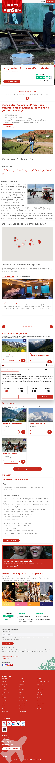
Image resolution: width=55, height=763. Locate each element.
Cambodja (5, 689)
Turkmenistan (41, 703)
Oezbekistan (22, 711)
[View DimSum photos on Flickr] (6, 664)
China (3, 695)
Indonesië (5, 711)
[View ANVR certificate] (13, 723)
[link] (8, 594)
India (3, 708)
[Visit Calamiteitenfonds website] (18, 723)
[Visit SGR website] (4, 723)
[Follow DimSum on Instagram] (8, 664)
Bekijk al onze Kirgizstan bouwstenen (27, 469)
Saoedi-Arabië (41, 684)
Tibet (38, 697)
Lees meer (8, 126)
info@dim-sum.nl (8, 744)
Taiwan (39, 692)
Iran (3, 714)
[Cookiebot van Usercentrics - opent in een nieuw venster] (47, 365)
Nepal (21, 708)
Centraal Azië (5, 692)
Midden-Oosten (23, 700)
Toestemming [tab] (9, 369)
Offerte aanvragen (11, 81)
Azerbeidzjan (5, 681)
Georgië (4, 705)
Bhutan (4, 686)
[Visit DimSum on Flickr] (6, 756)
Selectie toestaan (28, 396)
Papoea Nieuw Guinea (43, 681)
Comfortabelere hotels (23, 276)
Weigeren (10, 396)
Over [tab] (45, 369)
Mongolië (22, 703)
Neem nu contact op (11, 566)
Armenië (4, 678)
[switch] (21, 391)
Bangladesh (5, 684)
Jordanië (21, 681)
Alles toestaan (45, 396)
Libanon (21, 695)
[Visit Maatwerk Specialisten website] (4, 728)
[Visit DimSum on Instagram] (4, 756)
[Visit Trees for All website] (23, 723)
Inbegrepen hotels (8, 276)
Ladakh (21, 689)
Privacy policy (6, 658)
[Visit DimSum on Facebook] (3, 664)
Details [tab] (27, 369)
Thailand (39, 695)
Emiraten (4, 700)
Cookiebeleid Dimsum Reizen (10, 656)
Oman (21, 714)
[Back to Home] (12, 7)
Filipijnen (4, 703)
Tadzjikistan (40, 689)
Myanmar (22, 705)
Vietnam (39, 705)
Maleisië (21, 697)
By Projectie (37, 759)
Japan (21, 678)
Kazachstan (22, 684)
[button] (3, 170)
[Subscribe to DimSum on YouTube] (11, 664)
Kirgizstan (22, 686)
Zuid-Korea (40, 708)
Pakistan (39, 678)
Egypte (4, 697)
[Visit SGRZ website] (9, 723)
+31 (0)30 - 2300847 (12, 748)
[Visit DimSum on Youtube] (5, 756)
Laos (20, 692)
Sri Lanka (39, 686)
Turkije (39, 700)
